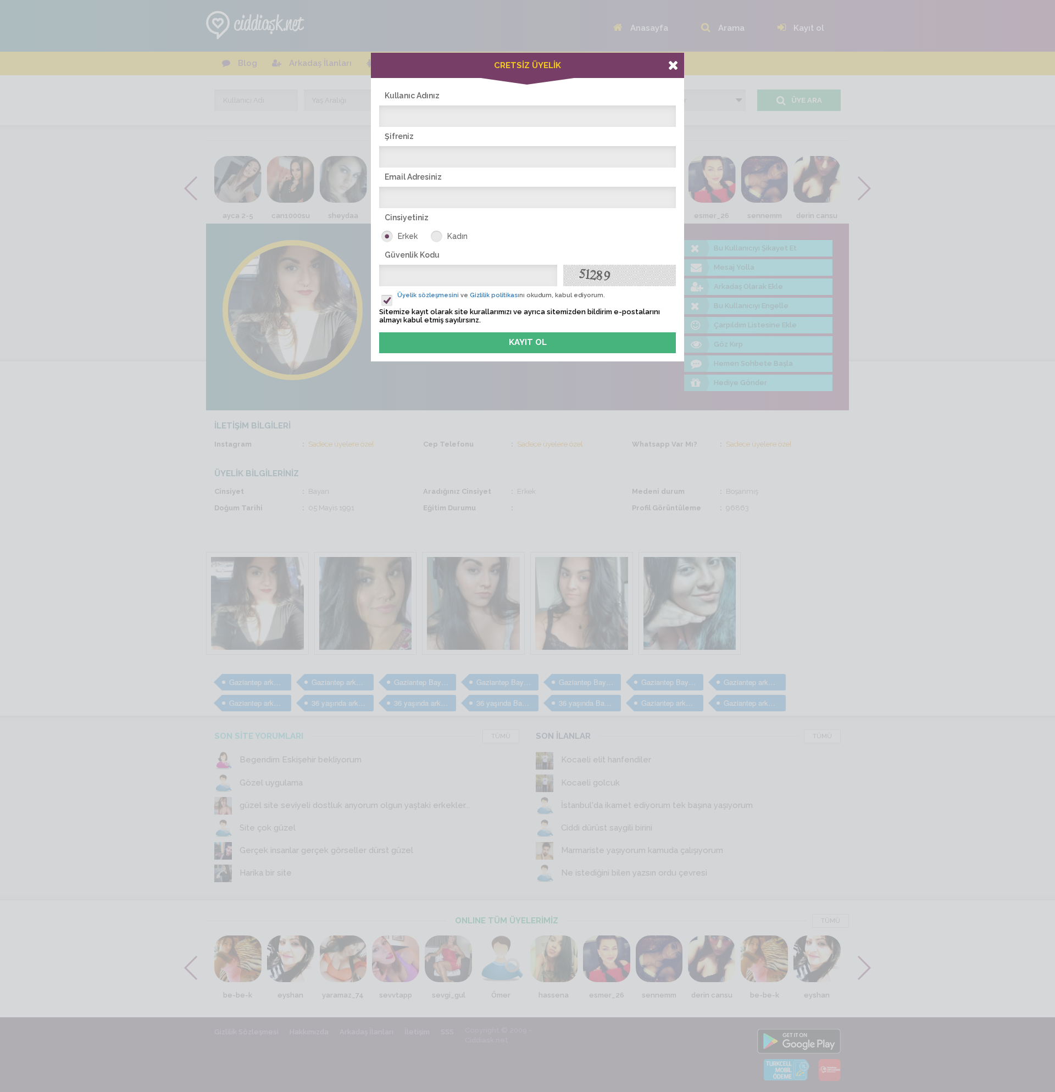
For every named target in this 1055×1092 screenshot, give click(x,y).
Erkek (408, 236)
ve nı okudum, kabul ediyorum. (501, 295)
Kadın (457, 236)
